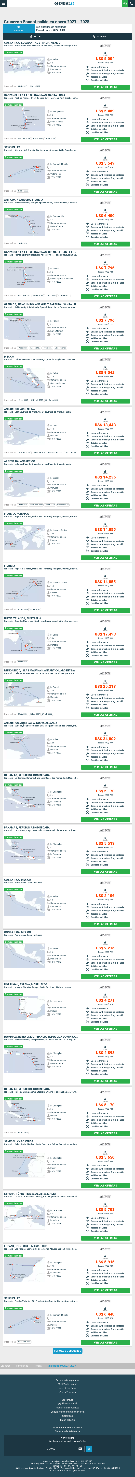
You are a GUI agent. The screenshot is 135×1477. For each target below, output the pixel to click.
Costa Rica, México (17, 880)
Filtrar (37, 36)
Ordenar (101, 36)
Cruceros (6, 1365)
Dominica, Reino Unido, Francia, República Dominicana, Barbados (41, 1037)
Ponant (38, 1365)
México (9, 356)
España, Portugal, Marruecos (26, 1246)
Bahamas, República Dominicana (27, 775)
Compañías (22, 1365)
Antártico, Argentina (19, 409)
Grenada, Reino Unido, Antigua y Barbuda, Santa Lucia (41, 304)
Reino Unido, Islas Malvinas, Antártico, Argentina (39, 670)
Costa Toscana (67, 1392)
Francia (9, 566)
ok (89, 1449)
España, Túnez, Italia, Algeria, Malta (30, 1193)
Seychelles (12, 147)
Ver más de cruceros (67, 1351)
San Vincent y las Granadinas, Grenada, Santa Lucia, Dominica (41, 252)
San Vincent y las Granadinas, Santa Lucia (34, 95)
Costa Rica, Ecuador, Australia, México (32, 43)
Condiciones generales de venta (67, 1411)
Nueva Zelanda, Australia (22, 618)
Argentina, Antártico (19, 461)
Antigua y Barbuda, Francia (23, 200)
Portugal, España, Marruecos (26, 984)
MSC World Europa (67, 1384)
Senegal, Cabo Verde (18, 1141)
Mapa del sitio (67, 1420)
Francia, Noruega (16, 513)
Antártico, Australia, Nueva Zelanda (30, 723)
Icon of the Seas (67, 1388)
